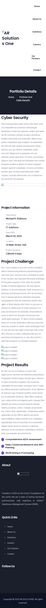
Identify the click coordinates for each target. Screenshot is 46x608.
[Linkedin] (14, 579)
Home (11, 97)
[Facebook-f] (5, 579)
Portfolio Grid (25, 97)
